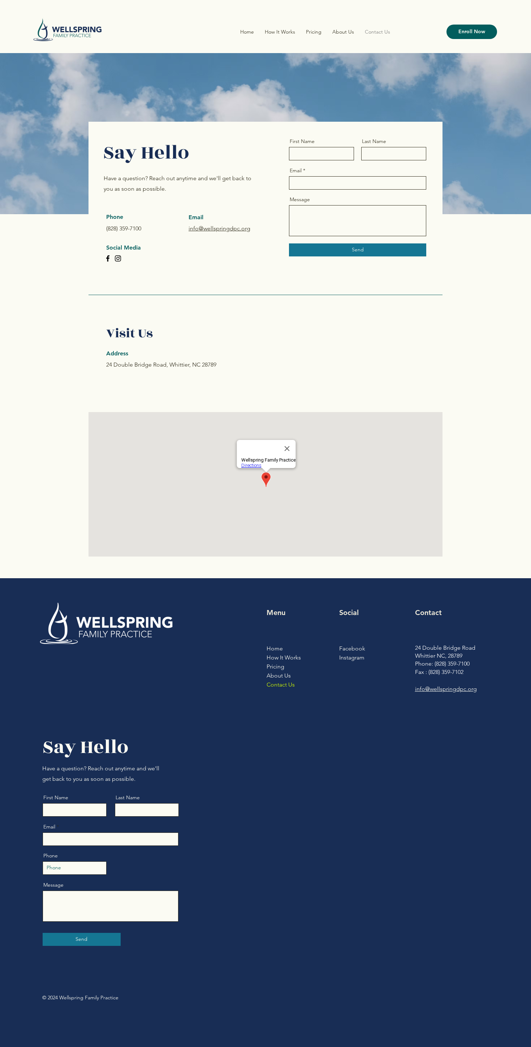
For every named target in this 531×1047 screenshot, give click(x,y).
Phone (50, 855)
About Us (279, 675)
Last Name (374, 141)
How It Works (284, 657)
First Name (302, 141)
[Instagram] (118, 258)
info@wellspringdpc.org (219, 228)
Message (300, 199)
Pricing (275, 666)
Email (296, 170)
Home (275, 648)
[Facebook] (108, 258)
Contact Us (281, 684)
